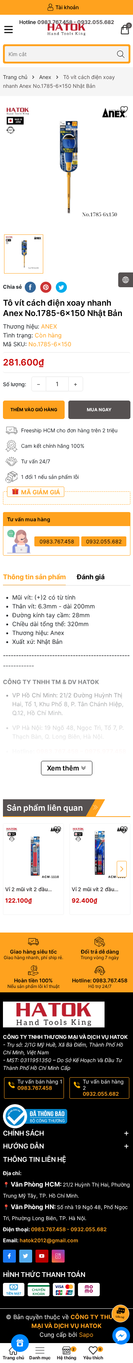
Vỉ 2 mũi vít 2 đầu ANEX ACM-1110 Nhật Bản (32, 889)
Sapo (86, 1334)
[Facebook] (9, 1256)
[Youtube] (41, 1256)
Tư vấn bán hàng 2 (103, 1087)
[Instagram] (58, 1256)
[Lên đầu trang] (121, 1293)
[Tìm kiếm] (121, 54)
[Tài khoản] (63, 7)
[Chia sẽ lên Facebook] (30, 286)
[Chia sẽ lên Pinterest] (45, 286)
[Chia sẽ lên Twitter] (61, 286)
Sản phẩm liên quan (45, 808)
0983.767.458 (57, 541)
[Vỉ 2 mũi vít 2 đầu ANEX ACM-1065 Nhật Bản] (100, 854)
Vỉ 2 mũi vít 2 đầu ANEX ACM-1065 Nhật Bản (99, 889)
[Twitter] (25, 1256)
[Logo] (66, 29)
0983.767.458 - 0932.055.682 (69, 1229)
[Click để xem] (66, 167)
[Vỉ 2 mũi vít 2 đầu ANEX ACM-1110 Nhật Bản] (33, 854)
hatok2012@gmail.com (49, 1240)
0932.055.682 (104, 541)
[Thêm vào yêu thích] (124, 109)
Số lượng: (14, 384)
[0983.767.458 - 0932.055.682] (66, 22)
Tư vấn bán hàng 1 (39, 1084)
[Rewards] (20, 1343)
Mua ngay (99, 409)
